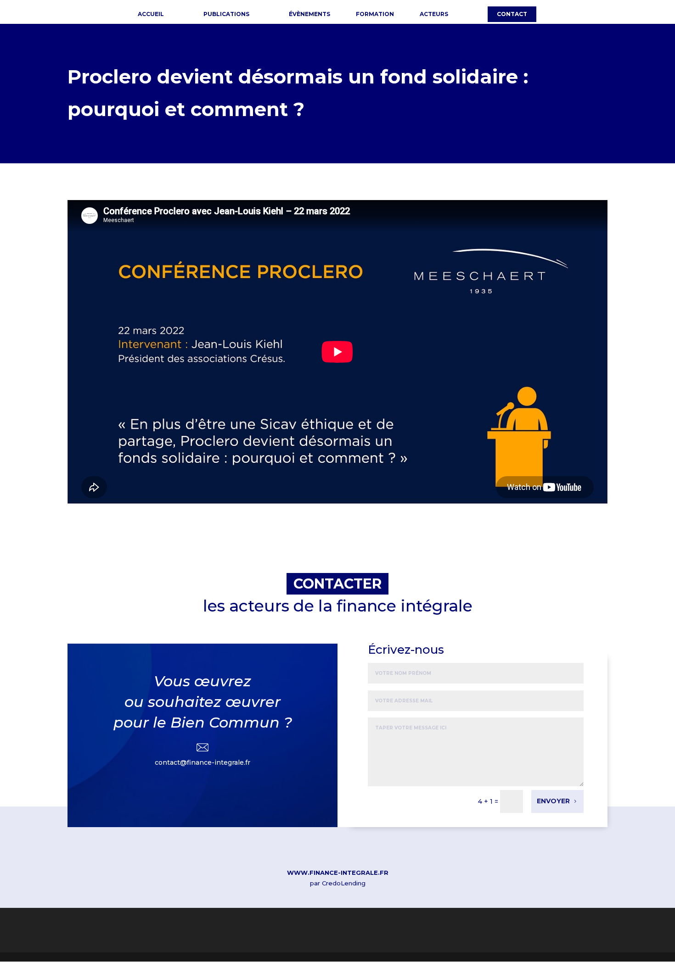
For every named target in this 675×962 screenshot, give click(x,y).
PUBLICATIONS (226, 14)
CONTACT (512, 14)
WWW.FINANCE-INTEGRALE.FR (337, 872)
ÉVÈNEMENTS (309, 14)
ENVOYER (553, 801)
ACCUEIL (151, 14)
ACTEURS (434, 14)
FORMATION (375, 14)
